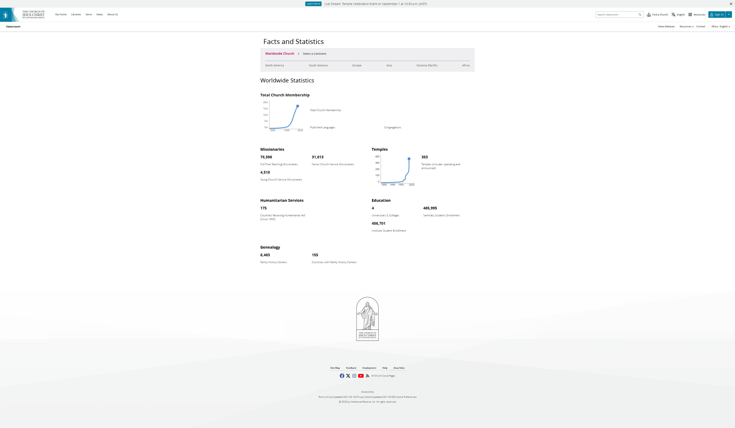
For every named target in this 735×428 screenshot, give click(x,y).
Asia (389, 65)
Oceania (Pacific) (426, 65)
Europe (357, 65)
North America (274, 65)
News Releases (666, 26)
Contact (700, 26)
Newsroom (13, 26)
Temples (380, 149)
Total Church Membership (285, 95)
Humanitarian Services (282, 200)
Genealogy (270, 247)
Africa (466, 65)
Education (381, 200)
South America (318, 65)
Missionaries (272, 149)
